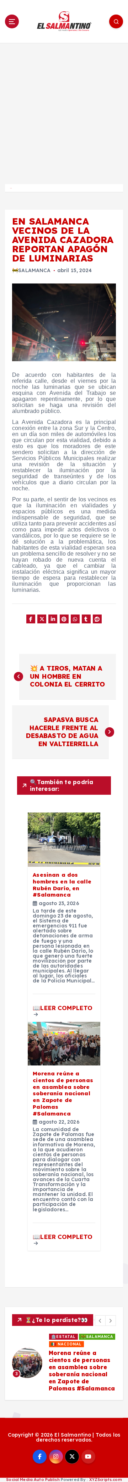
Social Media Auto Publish (33, 1479)
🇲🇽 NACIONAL (66, 1343)
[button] (100, 1320)
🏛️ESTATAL (63, 1336)
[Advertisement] (64, 110)
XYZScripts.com (105, 1479)
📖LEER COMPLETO (62, 1008)
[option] (64, 1363)
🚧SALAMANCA (31, 270)
